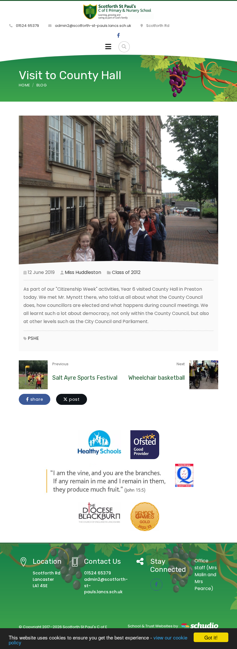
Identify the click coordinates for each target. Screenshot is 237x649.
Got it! (211, 637)
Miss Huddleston (83, 272)
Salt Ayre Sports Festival (84, 377)
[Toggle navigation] (108, 46)
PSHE (33, 338)
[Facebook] (118, 35)
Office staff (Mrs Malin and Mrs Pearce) (206, 574)
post (74, 399)
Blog (41, 85)
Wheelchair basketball (156, 377)
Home (24, 85)
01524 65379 (27, 25)
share (36, 399)
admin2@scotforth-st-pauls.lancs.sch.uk (92, 25)
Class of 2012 (126, 272)
